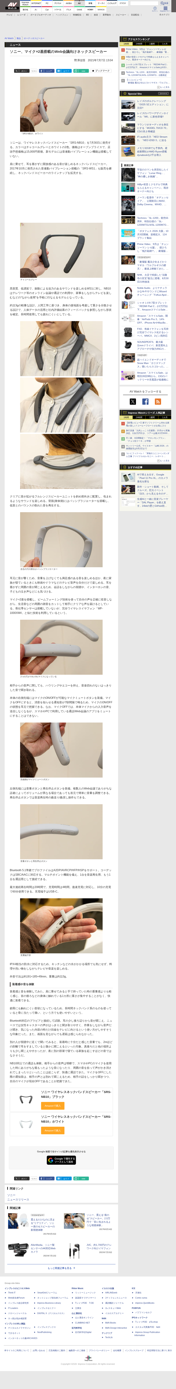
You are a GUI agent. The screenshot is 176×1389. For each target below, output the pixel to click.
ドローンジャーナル (17, 1313)
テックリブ (107, 1333)
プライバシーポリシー (99, 1350)
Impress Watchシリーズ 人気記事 (146, 412)
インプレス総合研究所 (18, 1303)
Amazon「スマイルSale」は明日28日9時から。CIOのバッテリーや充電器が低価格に (152, 376)
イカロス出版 (108, 1288)
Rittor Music (78, 1288)
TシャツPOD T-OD (84, 1303)
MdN (104, 1318)
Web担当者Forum (16, 1298)
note (83, 71)
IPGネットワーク (140, 1317)
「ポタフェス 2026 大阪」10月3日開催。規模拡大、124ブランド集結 (152, 234)
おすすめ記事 (135, 467)
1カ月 (165, 44)
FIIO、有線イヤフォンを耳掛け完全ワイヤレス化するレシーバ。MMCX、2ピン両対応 (152, 332)
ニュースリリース (18, 1199)
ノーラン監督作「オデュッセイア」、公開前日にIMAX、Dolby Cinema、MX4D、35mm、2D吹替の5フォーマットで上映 (152, 204)
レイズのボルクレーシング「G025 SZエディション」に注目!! (153, 104)
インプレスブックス (46, 1327)
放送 (96, 15)
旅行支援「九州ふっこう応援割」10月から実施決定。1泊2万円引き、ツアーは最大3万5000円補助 (148, 433)
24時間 (139, 44)
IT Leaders (13, 1308)
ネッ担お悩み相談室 (17, 1318)
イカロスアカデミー (114, 1313)
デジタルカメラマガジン (19, 1328)
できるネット (14, 1333)
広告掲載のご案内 (57, 1350)
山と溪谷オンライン (84, 1317)
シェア (49, 71)
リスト (34, 71)
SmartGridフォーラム (47, 1292)
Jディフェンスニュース (116, 1298)
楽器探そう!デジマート (85, 1298)
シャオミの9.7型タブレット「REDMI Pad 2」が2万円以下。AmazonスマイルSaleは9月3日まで (147, 67)
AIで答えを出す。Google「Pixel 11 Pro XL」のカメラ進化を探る (152, 478)
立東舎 (78, 1308)
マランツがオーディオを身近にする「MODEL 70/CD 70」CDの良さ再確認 (153, 128)
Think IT (11, 1292)
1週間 (152, 44)
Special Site (135, 93)
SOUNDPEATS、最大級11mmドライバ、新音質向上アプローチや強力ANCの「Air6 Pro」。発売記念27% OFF (152, 349)
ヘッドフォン (62, 15)
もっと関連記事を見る (60, 1268)
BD (87, 15)
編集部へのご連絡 (77, 1350)
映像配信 (77, 15)
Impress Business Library (49, 1303)
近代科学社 (77, 1328)
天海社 (138, 1292)
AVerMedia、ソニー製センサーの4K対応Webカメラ (43, 1248)
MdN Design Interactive (116, 1328)
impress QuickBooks (144, 1303)
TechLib (109, 1337)
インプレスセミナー (46, 1308)
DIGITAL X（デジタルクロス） (51, 1313)
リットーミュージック (85, 1292)
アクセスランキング (139, 39)
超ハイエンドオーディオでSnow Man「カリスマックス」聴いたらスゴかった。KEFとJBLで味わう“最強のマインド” (152, 366)
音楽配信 (135, 15)
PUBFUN (136, 1308)
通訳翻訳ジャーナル (114, 1303)
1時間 (126, 44)
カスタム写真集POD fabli (147, 1327)
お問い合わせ (39, 1350)
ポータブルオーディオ (40, 15)
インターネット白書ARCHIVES (22, 1338)
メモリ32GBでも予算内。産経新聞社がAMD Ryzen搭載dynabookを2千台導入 (152, 151)
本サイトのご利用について (16, 1350)
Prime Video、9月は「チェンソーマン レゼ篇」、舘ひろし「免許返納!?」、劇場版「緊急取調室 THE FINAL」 (147, 52)
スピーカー (121, 15)
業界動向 (107, 15)
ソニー (11, 1195)
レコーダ (21, 15)
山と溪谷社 (77, 1313)
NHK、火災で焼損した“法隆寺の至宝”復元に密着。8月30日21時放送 (153, 278)
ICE (133, 1288)
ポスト (24, 71)
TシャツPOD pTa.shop (146, 1322)
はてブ (66, 71)
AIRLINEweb (111, 1292)
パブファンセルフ (143, 1312)
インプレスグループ (134, 1350)
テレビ (9, 15)
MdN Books (110, 1323)
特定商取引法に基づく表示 (159, 1350)
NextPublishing (44, 1332)
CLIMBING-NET (82, 1323)
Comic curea (141, 1298)
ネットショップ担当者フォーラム (52, 1298)
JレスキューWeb (113, 1308)
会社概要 (117, 1350)
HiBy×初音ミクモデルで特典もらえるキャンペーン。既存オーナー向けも (152, 188)
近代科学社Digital (83, 1332)
